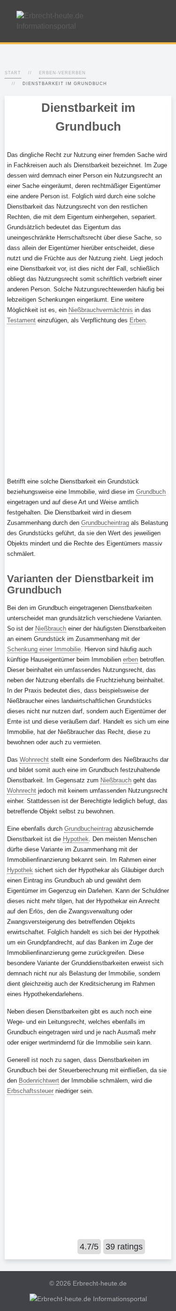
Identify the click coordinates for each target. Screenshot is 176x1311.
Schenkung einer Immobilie (44, 649)
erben (130, 659)
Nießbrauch (50, 628)
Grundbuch (151, 491)
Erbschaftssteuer (30, 1090)
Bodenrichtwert (39, 1080)
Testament (21, 320)
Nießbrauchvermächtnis (101, 309)
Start (13, 72)
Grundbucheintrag (105, 522)
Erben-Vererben (62, 72)
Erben (137, 320)
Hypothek (76, 839)
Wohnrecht (34, 759)
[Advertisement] (88, 401)
